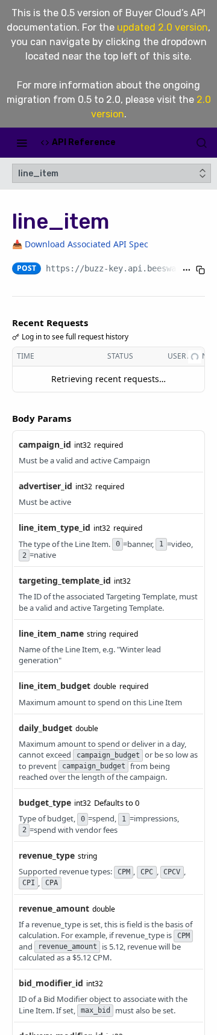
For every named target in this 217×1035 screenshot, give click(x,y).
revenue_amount (54, 908)
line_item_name (51, 633)
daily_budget (45, 728)
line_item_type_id (54, 527)
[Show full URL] (186, 269)
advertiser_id (45, 486)
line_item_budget (54, 685)
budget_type (45, 802)
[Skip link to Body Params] (3, 418)
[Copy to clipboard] (200, 269)
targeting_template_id (65, 580)
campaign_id (45, 444)
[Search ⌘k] (201, 142)
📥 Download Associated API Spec (80, 244)
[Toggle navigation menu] (21, 142)
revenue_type (47, 855)
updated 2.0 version (162, 27)
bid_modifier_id (51, 983)
